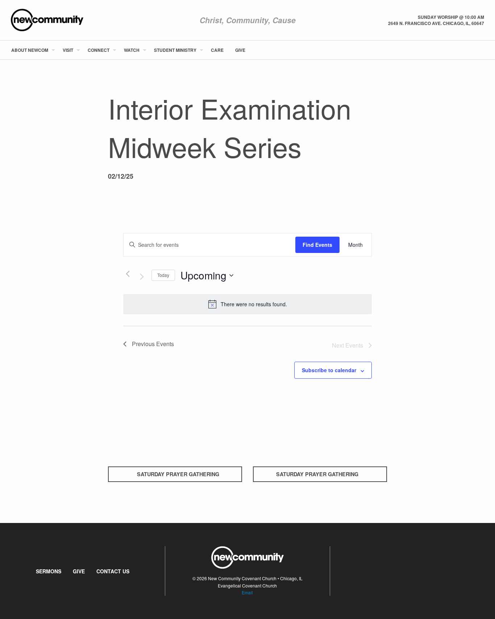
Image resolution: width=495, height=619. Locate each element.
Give (240, 50)
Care (217, 50)
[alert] (247, 304)
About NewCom (29, 50)
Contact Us (112, 571)
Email (247, 592)
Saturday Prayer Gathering (178, 474)
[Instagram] (484, 50)
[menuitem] (31, 50)
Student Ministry (175, 50)
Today (163, 275)
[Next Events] (141, 277)
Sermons (48, 571)
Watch (132, 50)
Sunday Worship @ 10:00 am (451, 17)
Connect (98, 50)
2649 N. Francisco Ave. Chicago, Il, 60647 (436, 23)
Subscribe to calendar (329, 370)
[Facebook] (472, 50)
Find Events (317, 244)
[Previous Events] (127, 274)
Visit (68, 50)
